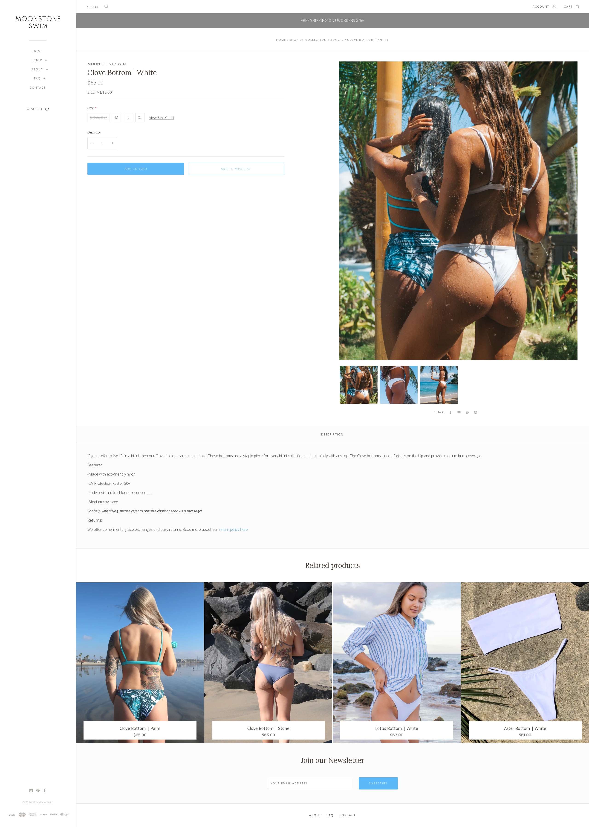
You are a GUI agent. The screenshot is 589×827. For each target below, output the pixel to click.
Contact (38, 88)
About (37, 69)
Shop (37, 60)
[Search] (106, 7)
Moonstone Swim (42, 802)
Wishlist (35, 109)
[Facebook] (44, 790)
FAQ (37, 78)
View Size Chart (161, 117)
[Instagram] (31, 790)
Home (38, 51)
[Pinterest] (38, 790)
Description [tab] (332, 434)
